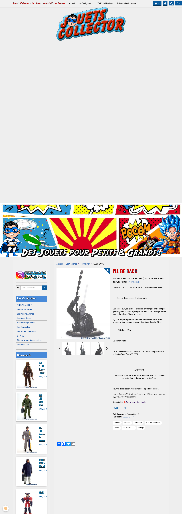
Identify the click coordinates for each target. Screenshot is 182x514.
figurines (117, 423)
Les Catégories (85, 3)
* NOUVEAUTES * (24, 305)
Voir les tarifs (134, 282)
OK (44, 288)
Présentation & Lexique (126, 3)
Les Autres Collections (26, 331)
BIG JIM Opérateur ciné (43, 399)
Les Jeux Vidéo (23, 327)
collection (138, 423)
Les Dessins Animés (25, 314)
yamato (116, 428)
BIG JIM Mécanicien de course (44, 434)
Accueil (71, 3)
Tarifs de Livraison (105, 3)
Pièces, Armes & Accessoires (29, 340)
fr (177, 3)
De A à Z (20, 336)
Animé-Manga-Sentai (26, 323)
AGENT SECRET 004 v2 (42, 463)
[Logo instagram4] (31, 275)
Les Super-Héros (24, 318)
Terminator (85, 264)
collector (127, 423)
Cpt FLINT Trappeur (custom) (43, 367)
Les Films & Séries (24, 309)
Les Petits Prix (23, 345)
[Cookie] (6, 508)
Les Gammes (71, 264)
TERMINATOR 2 (128, 428)
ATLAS (41, 492)
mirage (141, 428)
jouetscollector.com (153, 423)
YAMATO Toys (128, 417)
